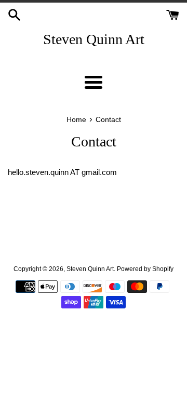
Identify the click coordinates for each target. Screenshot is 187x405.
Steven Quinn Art (93, 39)
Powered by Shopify (145, 269)
